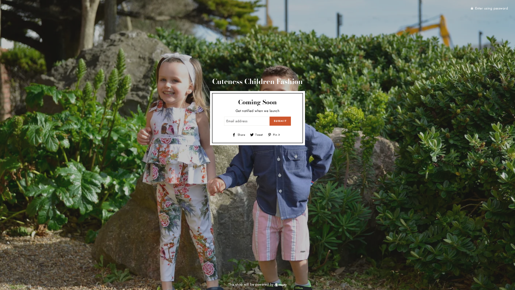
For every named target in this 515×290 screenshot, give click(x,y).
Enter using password (491, 8)
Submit (280, 121)
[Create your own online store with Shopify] (281, 284)
